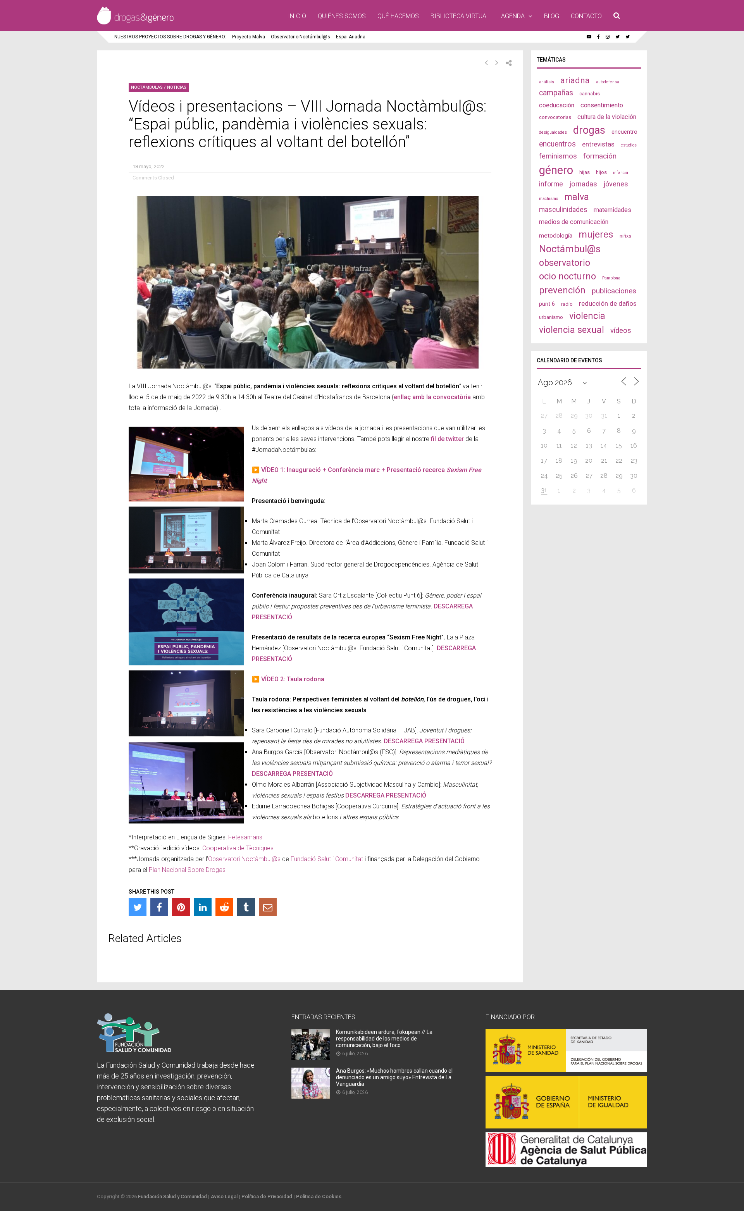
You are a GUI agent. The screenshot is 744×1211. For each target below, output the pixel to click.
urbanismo (551, 317)
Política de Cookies (318, 1196)
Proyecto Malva (248, 37)
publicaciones (614, 290)
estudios (629, 145)
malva (576, 196)
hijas (584, 172)
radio (567, 304)
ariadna (575, 80)
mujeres (596, 234)
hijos (601, 172)
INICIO (297, 16)
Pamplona (611, 278)
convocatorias (555, 117)
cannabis (589, 93)
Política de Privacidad (266, 1196)
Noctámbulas (147, 87)
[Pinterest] (181, 907)
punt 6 (547, 304)
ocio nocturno (567, 276)
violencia (587, 315)
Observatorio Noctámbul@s (300, 37)
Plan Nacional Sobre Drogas (187, 869)
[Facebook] (159, 907)
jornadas (583, 184)
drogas (589, 130)
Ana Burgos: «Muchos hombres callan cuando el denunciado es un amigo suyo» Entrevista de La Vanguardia (394, 1077)
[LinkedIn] (203, 907)
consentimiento (601, 105)
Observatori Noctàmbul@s (244, 859)
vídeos (620, 330)
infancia (620, 172)
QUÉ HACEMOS (398, 16)
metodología (555, 235)
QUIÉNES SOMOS (342, 16)
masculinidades (563, 209)
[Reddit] (224, 907)
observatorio (564, 262)
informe (551, 184)
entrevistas (598, 144)
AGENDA (513, 16)
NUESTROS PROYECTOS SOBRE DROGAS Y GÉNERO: (170, 37)
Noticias (176, 87)
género (556, 170)
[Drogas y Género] (135, 23)
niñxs (625, 236)
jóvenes (615, 184)
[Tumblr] (246, 907)
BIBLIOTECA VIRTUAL (460, 16)
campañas (556, 92)
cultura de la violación (606, 117)
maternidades (612, 210)
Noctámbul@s (570, 249)
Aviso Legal (224, 1196)
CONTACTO (586, 16)
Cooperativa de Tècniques (238, 848)
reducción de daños (608, 303)
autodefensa (607, 81)
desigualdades (553, 132)
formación (600, 156)
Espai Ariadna (350, 37)
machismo (548, 198)
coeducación (556, 105)
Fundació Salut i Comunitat (327, 859)
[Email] (268, 907)
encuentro (624, 132)
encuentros (557, 144)
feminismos (558, 156)
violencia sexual (571, 329)
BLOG (551, 16)
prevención (562, 290)
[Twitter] (137, 907)
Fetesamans (245, 837)
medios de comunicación (573, 222)
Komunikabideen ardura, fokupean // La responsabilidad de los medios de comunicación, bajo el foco (384, 1038)
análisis (546, 81)
